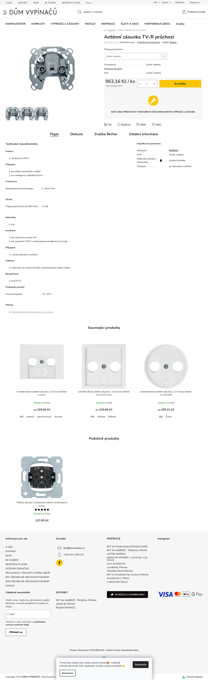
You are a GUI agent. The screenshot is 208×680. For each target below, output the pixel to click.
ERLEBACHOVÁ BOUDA (120, 571)
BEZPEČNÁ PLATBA (71, 2)
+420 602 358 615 (73, 554)
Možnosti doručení (113, 68)
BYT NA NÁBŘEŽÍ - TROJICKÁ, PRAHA (127, 550)
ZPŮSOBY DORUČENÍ (17, 568)
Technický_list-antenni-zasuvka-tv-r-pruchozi (32, 312)
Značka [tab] (106, 134)
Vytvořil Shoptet (194, 676)
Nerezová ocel (44, 416)
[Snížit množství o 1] (140, 83)
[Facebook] (59, 562)
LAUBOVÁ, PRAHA (117, 567)
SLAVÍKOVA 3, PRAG (118, 578)
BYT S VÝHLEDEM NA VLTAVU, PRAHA (128, 575)
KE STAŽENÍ (50, 2)
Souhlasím (140, 664)
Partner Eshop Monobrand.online (122, 650)
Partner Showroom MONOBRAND (87, 650)
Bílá (21, 416)
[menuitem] (15, 24)
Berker (173, 42)
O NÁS (9, 2)
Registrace (195, 2)
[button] (127, 594)
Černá (168, 416)
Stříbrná (112, 416)
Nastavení (67, 673)
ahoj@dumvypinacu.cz (74, 548)
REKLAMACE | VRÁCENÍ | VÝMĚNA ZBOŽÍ (28, 572)
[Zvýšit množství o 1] (154, 83)
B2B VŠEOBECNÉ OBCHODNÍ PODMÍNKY (28, 581)
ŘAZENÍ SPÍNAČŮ (65, 608)
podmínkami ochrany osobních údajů (25, 623)
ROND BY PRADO (65, 604)
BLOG (36, 2)
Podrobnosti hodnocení (148, 42)
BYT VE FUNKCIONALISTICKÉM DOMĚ (127, 546)
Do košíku (180, 83)
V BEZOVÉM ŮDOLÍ (117, 582)
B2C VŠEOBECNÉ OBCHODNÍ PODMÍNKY (27, 577)
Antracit (30, 416)
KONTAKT (22, 2)
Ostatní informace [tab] (143, 134)
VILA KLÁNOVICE (116, 564)
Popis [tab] (54, 134)
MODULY (173, 150)
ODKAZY (10, 585)
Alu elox (58, 416)
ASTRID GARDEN (116, 554)
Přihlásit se (15, 632)
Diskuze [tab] (76, 134)
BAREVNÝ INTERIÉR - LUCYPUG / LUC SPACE (127, 558)
